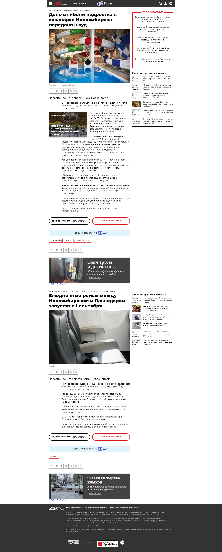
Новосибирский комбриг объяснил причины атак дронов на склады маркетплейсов (153, 50)
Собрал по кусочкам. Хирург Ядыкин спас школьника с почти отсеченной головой (158, 112)
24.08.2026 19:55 (55, 291)
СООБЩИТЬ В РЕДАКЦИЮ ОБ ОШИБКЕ (124, 508)
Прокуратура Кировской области (62, 85)
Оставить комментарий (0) (111, 221)
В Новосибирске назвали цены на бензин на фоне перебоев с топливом (152, 29)
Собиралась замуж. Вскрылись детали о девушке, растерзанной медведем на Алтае (156, 96)
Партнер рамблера (88, 542)
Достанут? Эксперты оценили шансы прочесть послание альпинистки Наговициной (158, 121)
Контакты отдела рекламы (96, 508)
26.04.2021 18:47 (55, 10)
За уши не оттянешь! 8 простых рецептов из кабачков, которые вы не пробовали (158, 104)
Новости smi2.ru (57, 284)
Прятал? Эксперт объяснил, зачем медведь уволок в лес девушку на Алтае (156, 79)
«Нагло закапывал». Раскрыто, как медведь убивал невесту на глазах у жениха (157, 300)
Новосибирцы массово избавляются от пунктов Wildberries (152, 60)
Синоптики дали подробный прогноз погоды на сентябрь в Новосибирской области (152, 19)
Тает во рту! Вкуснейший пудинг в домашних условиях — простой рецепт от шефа (156, 308)
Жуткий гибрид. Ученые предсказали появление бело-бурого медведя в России (158, 87)
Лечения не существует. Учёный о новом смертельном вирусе (156, 324)
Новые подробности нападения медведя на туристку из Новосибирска (153, 40)
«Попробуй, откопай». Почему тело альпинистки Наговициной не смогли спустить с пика (157, 317)
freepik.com (53, 366)
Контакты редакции (74, 508)
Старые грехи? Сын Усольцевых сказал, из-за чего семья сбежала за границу (157, 342)
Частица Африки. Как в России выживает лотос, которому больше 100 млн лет (157, 334)
